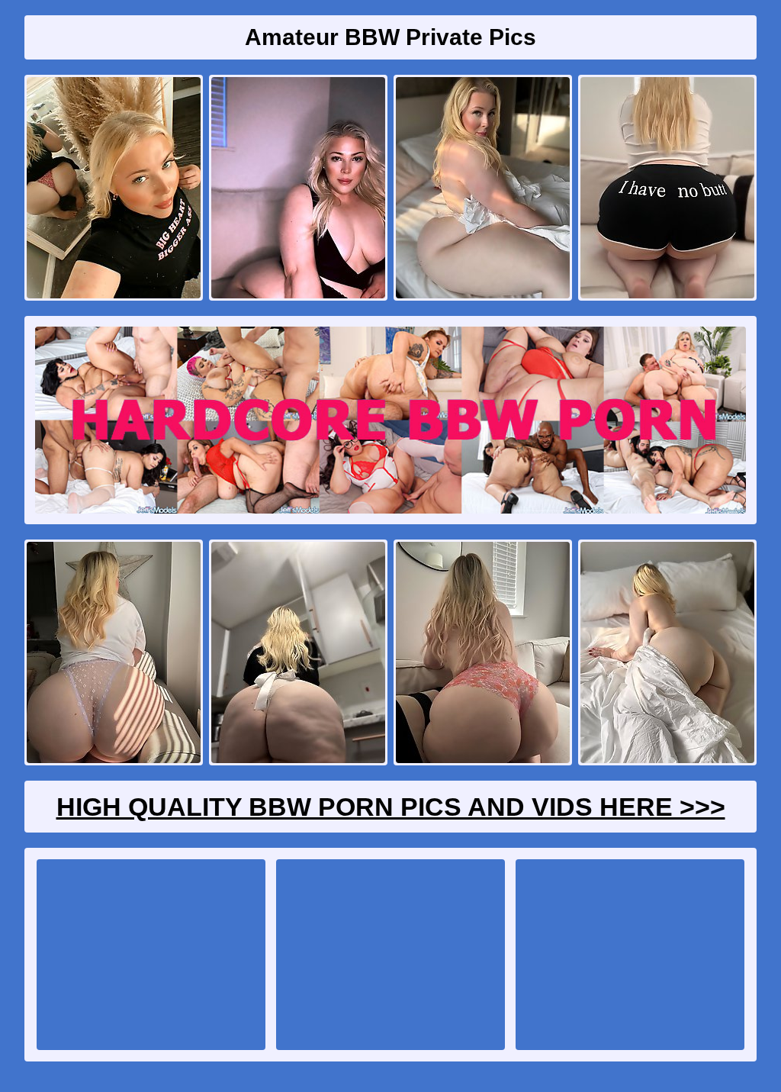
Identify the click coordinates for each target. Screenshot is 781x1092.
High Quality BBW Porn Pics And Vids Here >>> (390, 806)
